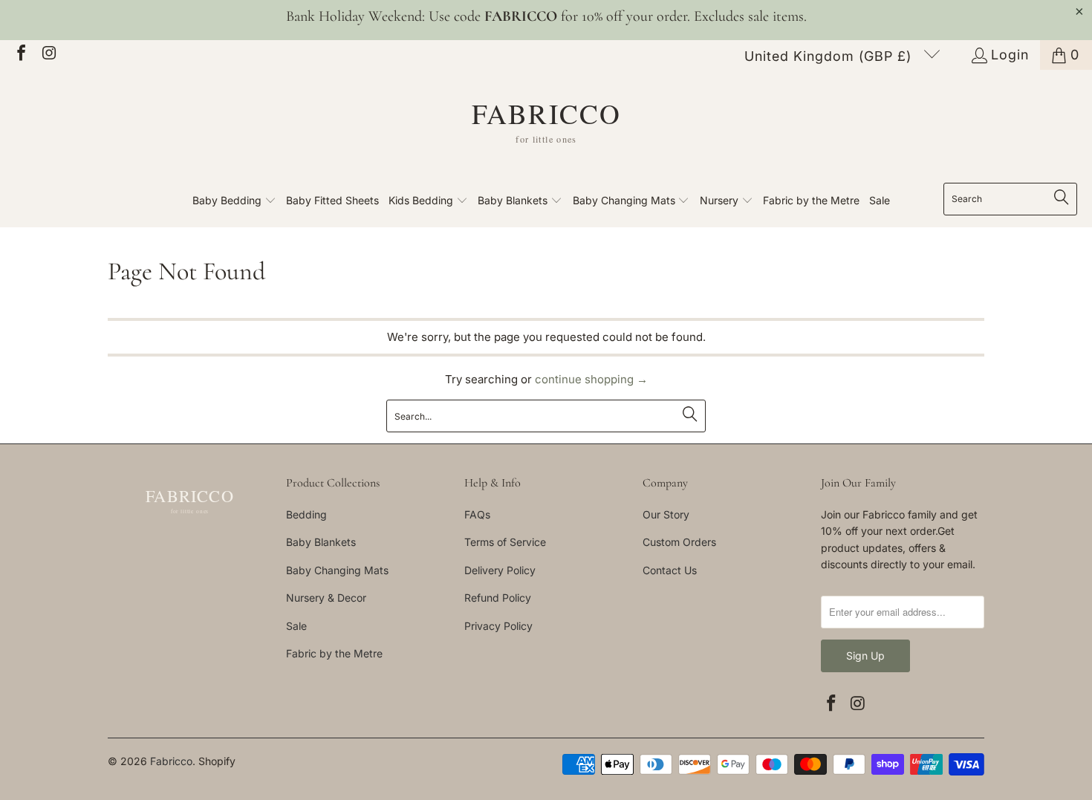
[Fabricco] (546, 130)
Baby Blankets (321, 542)
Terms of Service (505, 542)
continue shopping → (591, 379)
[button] (234, 201)
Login (1010, 54)
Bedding (306, 514)
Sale (296, 625)
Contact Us (670, 570)
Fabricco (171, 761)
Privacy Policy (498, 625)
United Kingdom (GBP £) (830, 56)
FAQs (477, 514)
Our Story (666, 514)
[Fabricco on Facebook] (20, 54)
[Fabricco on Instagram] (48, 54)
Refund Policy (497, 597)
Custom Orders (679, 542)
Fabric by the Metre (334, 653)
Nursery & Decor (326, 597)
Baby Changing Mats (337, 570)
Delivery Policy (500, 570)
